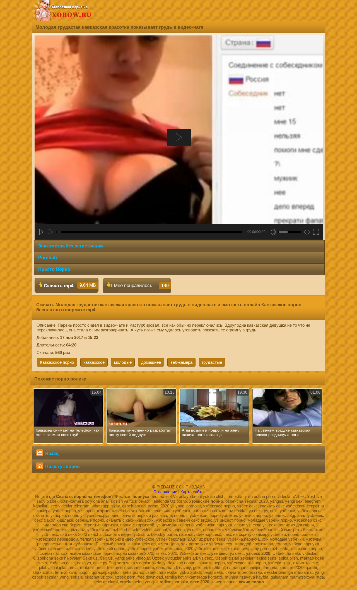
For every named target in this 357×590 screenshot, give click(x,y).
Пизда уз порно (62, 466)
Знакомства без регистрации (70, 246)
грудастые (212, 362)
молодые (123, 362)
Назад (51, 453)
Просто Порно (54, 269)
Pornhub (47, 257)
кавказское (94, 362)
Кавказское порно (57, 362)
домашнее (151, 362)
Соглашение (165, 491)
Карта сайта (192, 491)
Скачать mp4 (69, 285)
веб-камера (181, 362)
